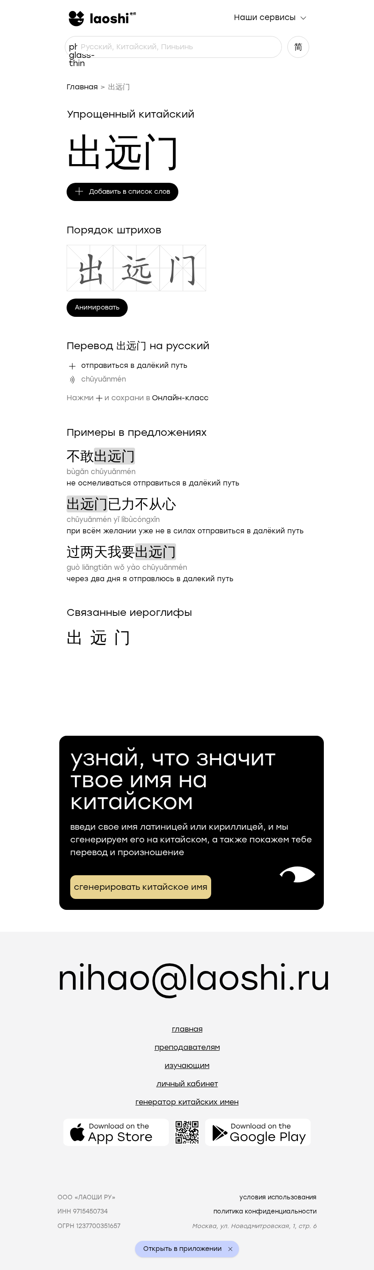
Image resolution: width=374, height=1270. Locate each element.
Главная (82, 87)
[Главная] (101, 18)
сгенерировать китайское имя (141, 887)
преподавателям (187, 1047)
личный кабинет (187, 1083)
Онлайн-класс (180, 397)
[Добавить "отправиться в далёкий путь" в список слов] (72, 366)
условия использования (278, 1197)
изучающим (187, 1065)
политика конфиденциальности (265, 1211)
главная (187, 1029)
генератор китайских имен (187, 1102)
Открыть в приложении (182, 1249)
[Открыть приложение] (116, 1132)
